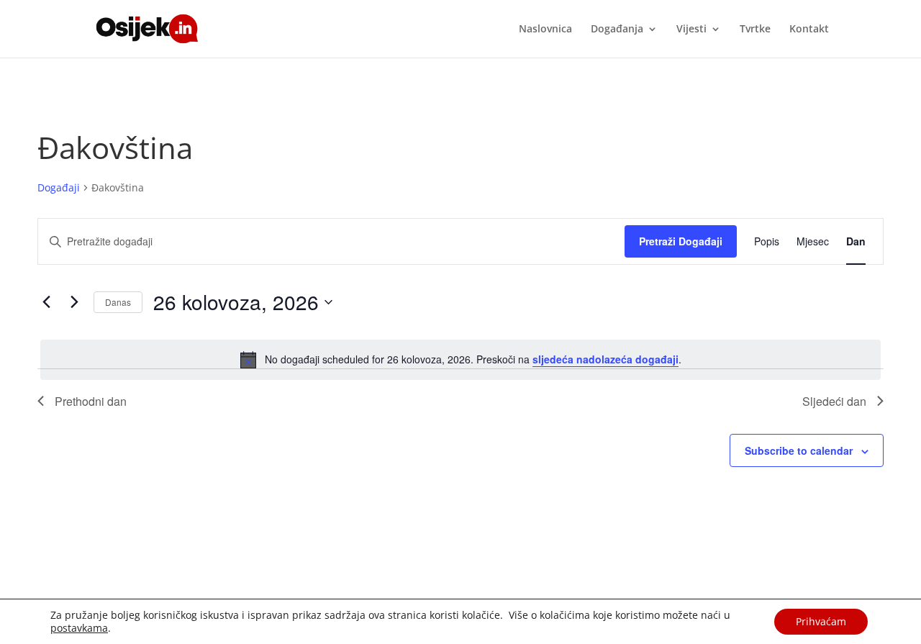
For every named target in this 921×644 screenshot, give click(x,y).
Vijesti (691, 29)
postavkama (79, 628)
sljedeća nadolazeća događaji (605, 359)
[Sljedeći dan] (74, 302)
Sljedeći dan (834, 401)
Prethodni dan (91, 401)
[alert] (460, 360)
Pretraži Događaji (680, 241)
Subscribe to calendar (799, 450)
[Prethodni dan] (46, 302)
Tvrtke (755, 29)
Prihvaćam (821, 621)
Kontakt (809, 29)
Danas (118, 302)
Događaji (58, 187)
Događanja (617, 29)
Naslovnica (545, 29)
